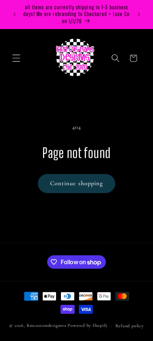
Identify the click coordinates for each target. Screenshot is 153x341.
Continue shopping (76, 183)
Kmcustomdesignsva (46, 325)
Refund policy (129, 325)
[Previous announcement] (14, 14)
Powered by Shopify (88, 325)
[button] (16, 58)
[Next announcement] (139, 14)
